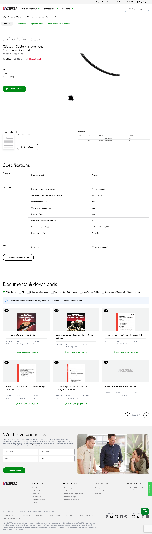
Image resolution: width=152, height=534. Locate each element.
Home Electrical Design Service (73, 494)
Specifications (37, 23)
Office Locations (37, 494)
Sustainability (36, 491)
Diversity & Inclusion (38, 500)
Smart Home (67, 491)
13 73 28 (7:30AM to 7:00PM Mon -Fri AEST (135, 489)
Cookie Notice (25, 515)
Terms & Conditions (86, 515)
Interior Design (68, 488)
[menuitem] (30, 9)
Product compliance (9, 515)
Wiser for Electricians (101, 491)
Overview (7, 23)
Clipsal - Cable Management (13, 40)
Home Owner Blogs (69, 497)
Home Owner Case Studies (71, 500)
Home (5, 38)
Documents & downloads (59, 23)
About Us (35, 488)
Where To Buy (15, 88)
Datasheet (21, 23)
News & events (36, 497)
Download (28, 147)
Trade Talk (97, 494)
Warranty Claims (54, 515)
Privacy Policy (37, 445)
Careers (34, 503)
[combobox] (57, 459)
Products (12, 38)
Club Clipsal (98, 488)
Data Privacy (40, 515)
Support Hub (130, 493)
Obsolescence (69, 515)
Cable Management (24, 38)
